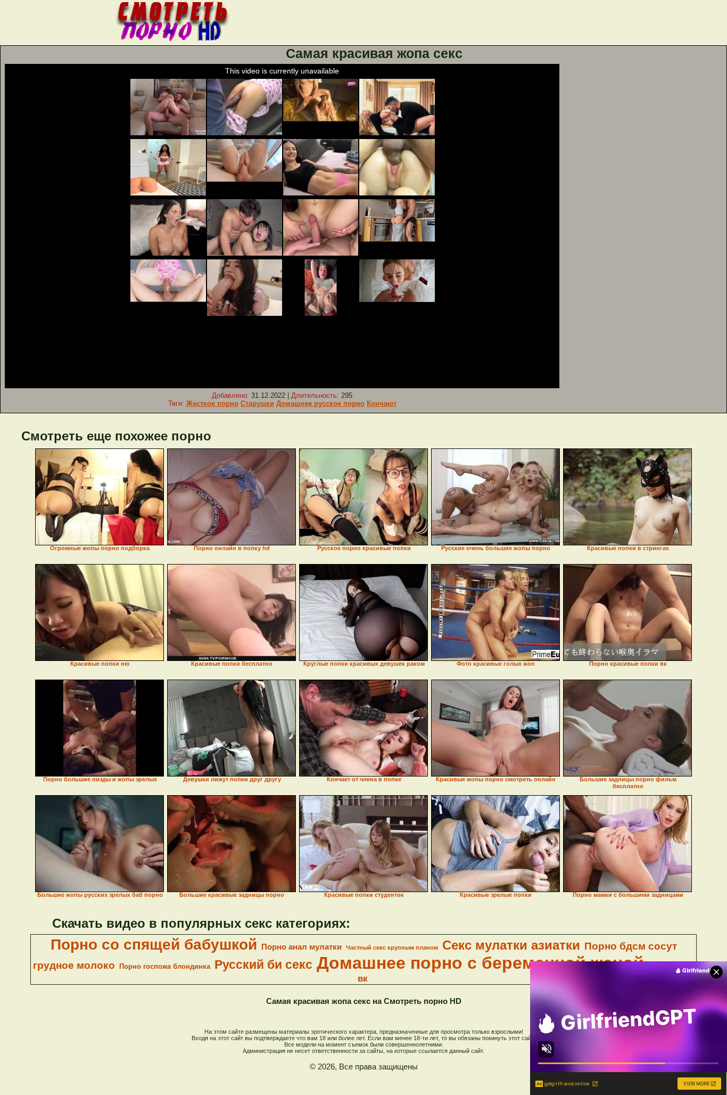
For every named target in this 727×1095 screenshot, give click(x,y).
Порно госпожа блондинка (164, 966)
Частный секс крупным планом (392, 947)
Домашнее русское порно (320, 403)
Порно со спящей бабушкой (154, 944)
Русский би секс (263, 964)
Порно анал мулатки (301, 947)
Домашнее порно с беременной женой (480, 963)
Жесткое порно (212, 403)
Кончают (381, 403)
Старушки (257, 403)
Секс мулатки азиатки (511, 945)
